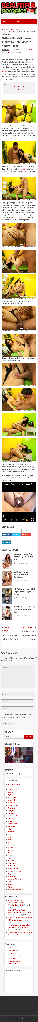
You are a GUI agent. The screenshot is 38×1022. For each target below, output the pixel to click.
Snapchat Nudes (13, 874)
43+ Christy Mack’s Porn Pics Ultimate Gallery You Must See (25, 609)
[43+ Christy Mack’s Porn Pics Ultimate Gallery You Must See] (7, 613)
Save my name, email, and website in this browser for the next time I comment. (16, 716)
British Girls (12, 800)
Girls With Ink (12, 824)
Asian (10, 787)
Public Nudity (12, 863)
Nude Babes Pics (15, 961)
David (30, 50)
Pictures (10, 858)
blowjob (22, 169)
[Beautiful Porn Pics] (19, 14)
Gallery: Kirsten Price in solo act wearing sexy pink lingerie (28, 635)
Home (6, 29)
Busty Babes (12, 803)
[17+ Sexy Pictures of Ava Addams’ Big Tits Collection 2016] (7, 561)
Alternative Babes (14, 784)
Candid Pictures (13, 805)
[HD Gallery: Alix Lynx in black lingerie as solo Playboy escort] (7, 596)
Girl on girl (11, 821)
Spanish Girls (12, 876)
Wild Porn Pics (14, 964)
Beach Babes (12, 790)
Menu (19, 22)
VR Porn (10, 887)
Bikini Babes (12, 797)
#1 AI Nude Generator (16, 948)
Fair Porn (12, 953)
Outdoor (10, 850)
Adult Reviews (14, 951)
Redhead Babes (13, 869)
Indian (10, 829)
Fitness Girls (12, 818)
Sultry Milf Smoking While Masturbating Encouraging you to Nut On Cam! (19, 912)
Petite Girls (11, 855)
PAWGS (10, 853)
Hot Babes (11, 826)
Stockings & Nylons (14, 879)
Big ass (10, 792)
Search (28, 737)
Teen (9, 882)
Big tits (10, 795)
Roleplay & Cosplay (14, 871)
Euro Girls (11, 813)
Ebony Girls (11, 811)
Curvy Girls (11, 808)
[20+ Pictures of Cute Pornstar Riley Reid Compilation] (7, 578)
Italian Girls (11, 832)
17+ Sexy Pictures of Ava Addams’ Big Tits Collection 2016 (24, 556)
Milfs (9, 842)
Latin (9, 834)
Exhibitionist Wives (14, 816)
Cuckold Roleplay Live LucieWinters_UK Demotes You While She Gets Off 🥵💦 (18, 902)
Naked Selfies (12, 845)
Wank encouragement (15, 890)
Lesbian (10, 837)
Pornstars (14, 29)
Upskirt (10, 884)
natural (4, 72)
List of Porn (13, 958)
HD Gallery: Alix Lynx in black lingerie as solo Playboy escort (24, 591)
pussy (25, 247)
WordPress (25, 1019)
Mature (10, 840)
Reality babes (12, 866)
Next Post (27, 627)
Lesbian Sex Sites (15, 956)
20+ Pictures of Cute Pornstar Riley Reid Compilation (21, 574)
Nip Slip (10, 847)
